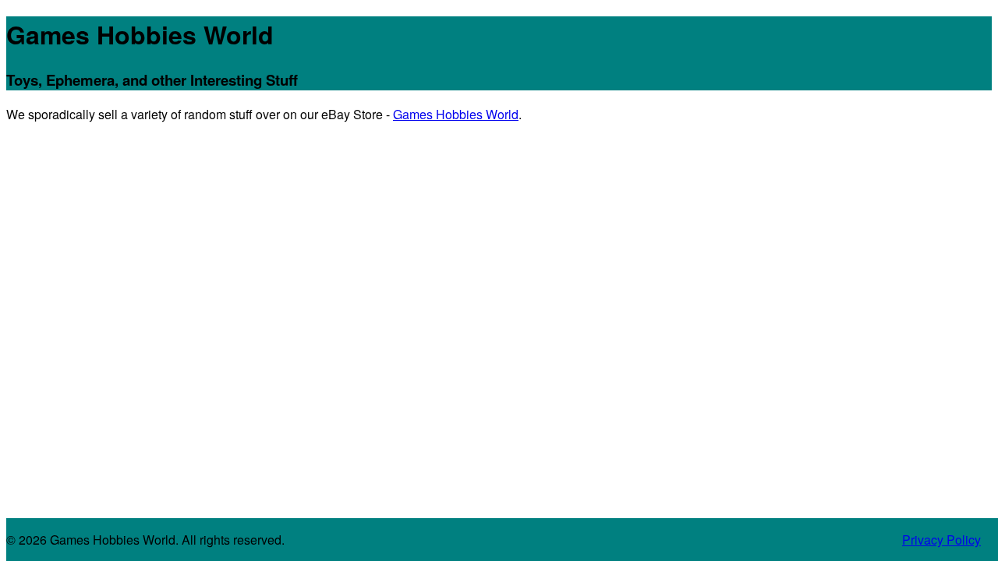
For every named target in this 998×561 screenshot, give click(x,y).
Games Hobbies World (140, 34)
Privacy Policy (941, 540)
